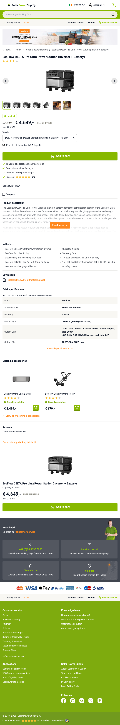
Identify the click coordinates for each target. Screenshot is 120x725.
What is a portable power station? (77, 619)
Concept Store (9, 650)
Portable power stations (36, 49)
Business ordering (11, 619)
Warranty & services (12, 641)
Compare (10, 194)
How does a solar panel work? (75, 615)
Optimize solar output (71, 624)
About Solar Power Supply (73, 669)
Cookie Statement (69, 677)
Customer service (75, 22)
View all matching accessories (23, 415)
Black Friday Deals (70, 686)
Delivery (6, 628)
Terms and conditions (71, 673)
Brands (91, 22)
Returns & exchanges (12, 632)
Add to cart (63, 155)
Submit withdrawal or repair (15, 637)
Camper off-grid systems (73, 628)
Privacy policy (68, 682)
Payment (6, 624)
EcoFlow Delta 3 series (13, 682)
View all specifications (58, 348)
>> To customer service (13, 656)
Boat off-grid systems (12, 677)
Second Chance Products (14, 645)
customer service (25, 531)
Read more (58, 225)
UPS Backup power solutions (16, 673)
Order (5, 615)
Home (18, 49)
